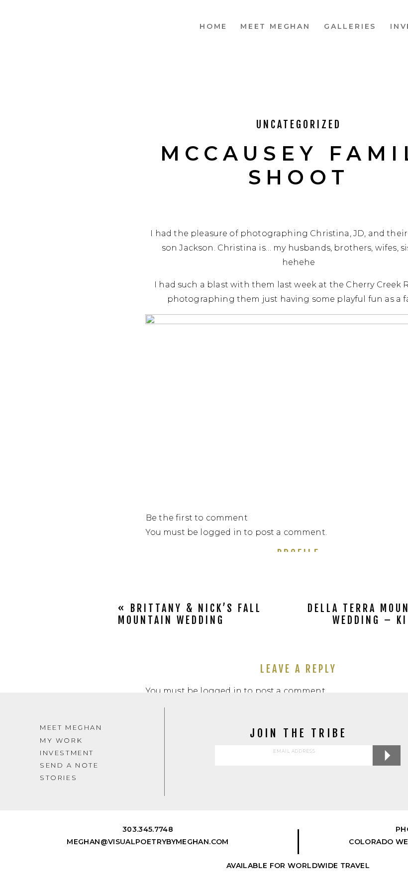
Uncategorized (298, 124)
